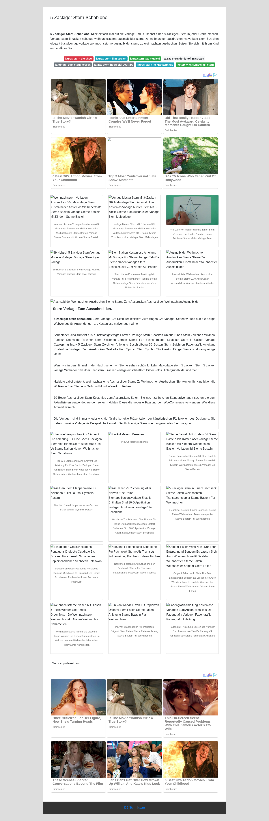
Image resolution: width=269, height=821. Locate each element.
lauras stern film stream (111, 58)
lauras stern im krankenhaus (155, 64)
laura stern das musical (145, 58)
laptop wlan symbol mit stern (195, 64)
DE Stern (130, 807)
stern (141, 807)
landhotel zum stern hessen (73, 64)
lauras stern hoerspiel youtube (113, 64)
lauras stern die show (78, 58)
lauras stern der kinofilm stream (183, 58)
